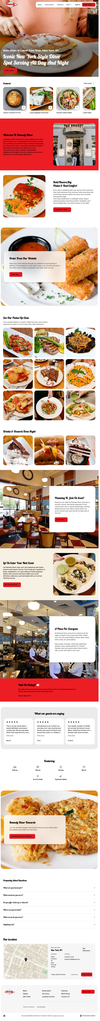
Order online (86, 974)
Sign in (77, 5)
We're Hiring (65, 994)
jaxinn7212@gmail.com (72, 959)
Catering (60, 5)
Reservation (49, 5)
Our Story (45, 994)
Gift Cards (26, 997)
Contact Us (65, 997)
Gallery (25, 994)
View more (9, 735)
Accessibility (41, 1007)
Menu (40, 5)
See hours (74, 974)
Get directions (86, 949)
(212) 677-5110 (69, 957)
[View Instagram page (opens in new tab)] (4, 1016)
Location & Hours (48, 997)
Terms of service (28, 1007)
